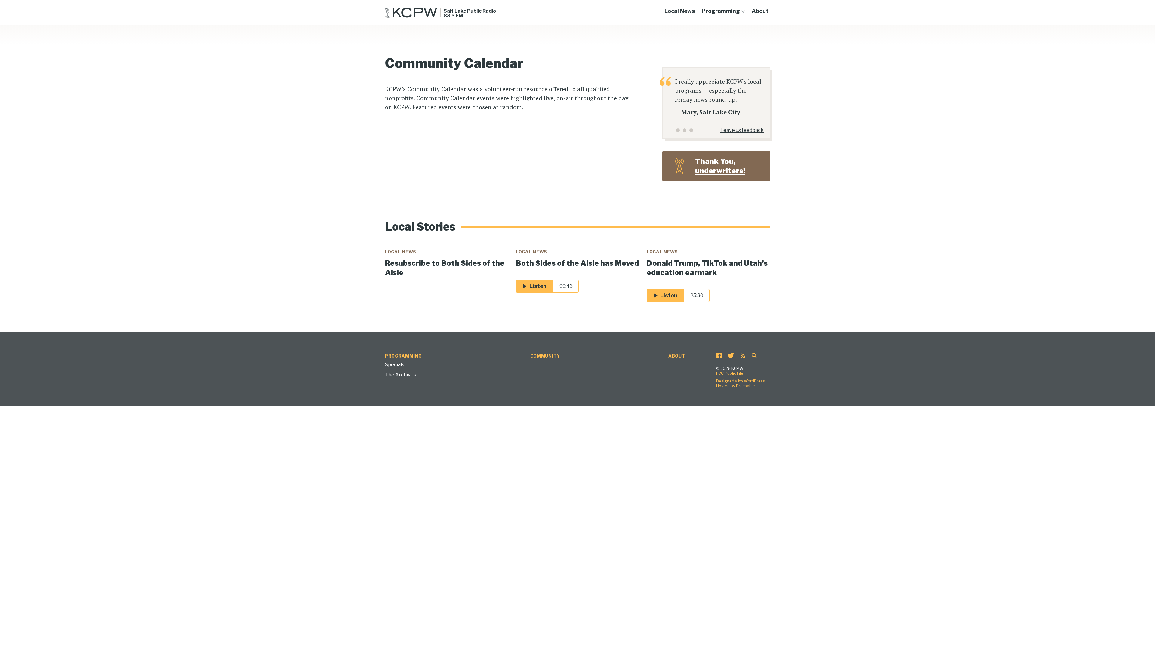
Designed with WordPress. (741, 381)
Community (545, 355)
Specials (394, 364)
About (760, 11)
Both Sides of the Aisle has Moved (577, 263)
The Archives (400, 375)
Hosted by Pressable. (736, 385)
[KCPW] (411, 13)
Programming (721, 11)
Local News (679, 11)
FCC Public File (729, 373)
